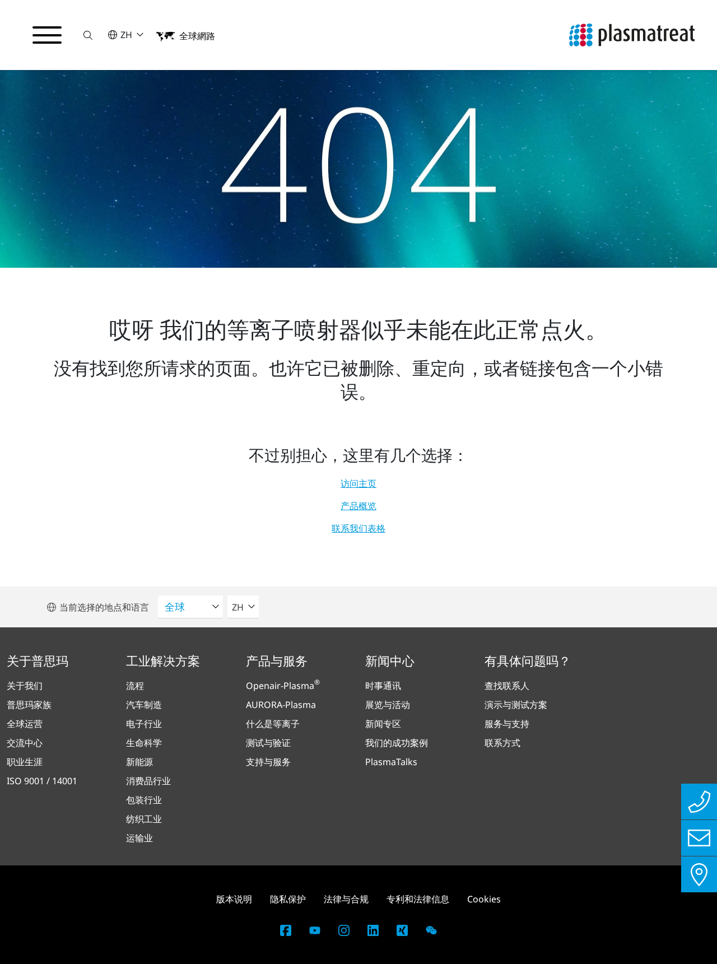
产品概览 (358, 506)
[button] (88, 35)
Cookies (484, 899)
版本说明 (234, 899)
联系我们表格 (358, 528)
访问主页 (358, 483)
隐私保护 (288, 899)
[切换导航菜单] (47, 35)
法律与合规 (346, 899)
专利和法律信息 (418, 899)
